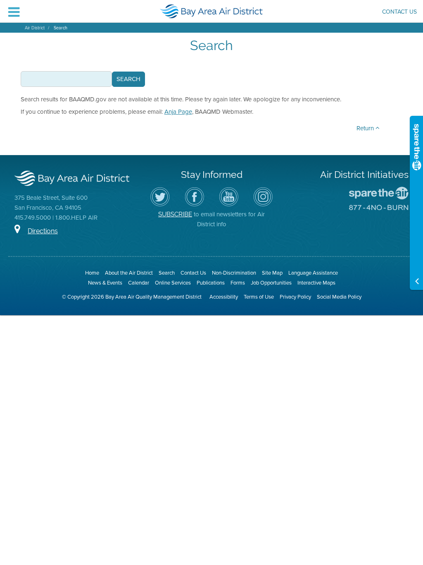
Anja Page (178, 111)
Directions (43, 231)
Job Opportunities (271, 283)
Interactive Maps (316, 283)
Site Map (272, 273)
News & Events (105, 283)
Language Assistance (313, 273)
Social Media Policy (339, 297)
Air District (35, 27)
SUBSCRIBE (175, 214)
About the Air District (129, 273)
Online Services (173, 283)
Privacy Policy (295, 297)
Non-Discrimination (234, 273)
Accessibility (223, 297)
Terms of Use (259, 297)
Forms (238, 283)
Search (60, 27)
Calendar (138, 283)
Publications (211, 283)
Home (92, 273)
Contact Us (399, 12)
